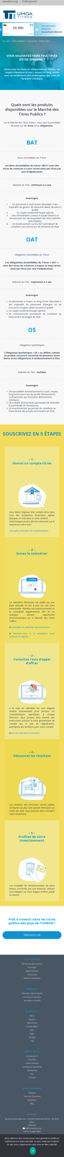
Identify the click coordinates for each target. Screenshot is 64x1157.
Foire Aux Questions (32, 1096)
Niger (32, 1033)
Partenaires (32, 1070)
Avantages (32, 967)
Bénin (32, 1015)
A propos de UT (32, 1056)
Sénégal (32, 1037)
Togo (32, 1041)
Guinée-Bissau (32, 1026)
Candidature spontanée (32, 1066)
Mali (32, 1030)
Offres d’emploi (32, 1063)
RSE (32, 1074)
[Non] (60, 1145)
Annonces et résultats (32, 997)
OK (32, 1151)
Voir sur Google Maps (32, 1131)
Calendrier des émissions (32, 993)
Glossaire (32, 1092)
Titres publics (18, 41)
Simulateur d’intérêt (32, 1000)
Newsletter (32, 1100)
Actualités (32, 1059)
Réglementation (32, 971)
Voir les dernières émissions (25, 733)
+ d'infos (30, 34)
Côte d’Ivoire (32, 1023)
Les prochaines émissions (52, 32)
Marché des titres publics (32, 963)
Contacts (32, 1077)
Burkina (32, 1019)
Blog (32, 1103)
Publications (32, 974)
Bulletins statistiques (32, 978)
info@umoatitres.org (33, 1128)
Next (36, 29)
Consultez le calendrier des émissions (30, 627)
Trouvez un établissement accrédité (32, 936)
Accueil (5, 41)
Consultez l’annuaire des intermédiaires (28, 530)
